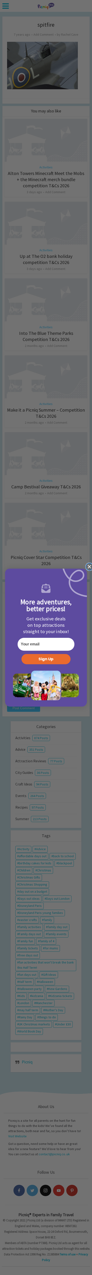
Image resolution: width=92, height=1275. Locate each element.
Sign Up (45, 659)
